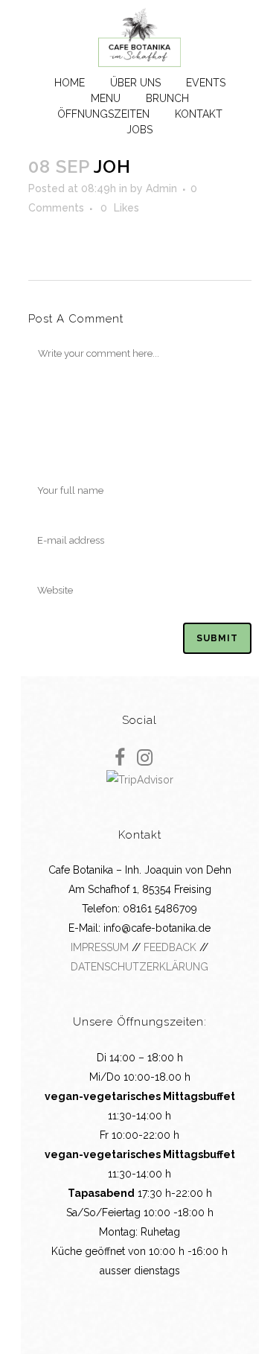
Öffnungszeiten (103, 114)
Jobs (139, 129)
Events (205, 82)
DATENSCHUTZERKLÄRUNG (139, 967)
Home (69, 82)
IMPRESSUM (100, 947)
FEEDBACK (170, 947)
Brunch (167, 98)
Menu (106, 98)
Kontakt (198, 114)
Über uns (135, 82)
